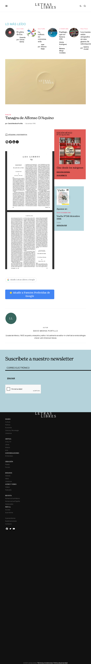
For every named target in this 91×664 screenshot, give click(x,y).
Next (83, 154)
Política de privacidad (61, 663)
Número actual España (12, 501)
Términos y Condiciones (45, 663)
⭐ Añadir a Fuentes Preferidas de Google (29, 294)
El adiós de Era (20, 33)
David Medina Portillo (45, 331)
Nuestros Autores (11, 521)
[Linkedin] (13, 141)
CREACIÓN (9, 461)
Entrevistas (9, 456)
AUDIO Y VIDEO (10, 484)
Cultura (20, 29)
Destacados (9, 504)
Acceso (7, 510)
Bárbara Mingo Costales (62, 51)
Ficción (7, 467)
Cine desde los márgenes (70, 167)
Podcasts (8, 490)
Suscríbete (62, 175)
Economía (8, 428)
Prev (57, 154)
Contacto (8, 524)
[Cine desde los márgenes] (70, 151)
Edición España (63, 172)
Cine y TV (8, 442)
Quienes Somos (10, 518)
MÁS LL (8, 507)
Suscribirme (9, 513)
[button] (7, 6)
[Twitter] (10, 141)
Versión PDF (62, 225)
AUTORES (63, 346)
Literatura (63, 29)
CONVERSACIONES (12, 453)
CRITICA (8, 439)
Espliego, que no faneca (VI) (63, 35)
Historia (7, 476)
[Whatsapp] (17, 141)
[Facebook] (6, 141)
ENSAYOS (8, 473)
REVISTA (8, 495)
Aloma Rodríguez (63, 43)
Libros (7, 445)
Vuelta (8, 115)
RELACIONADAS (23, 346)
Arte (6, 450)
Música (7, 447)
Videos (7, 487)
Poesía (7, 464)
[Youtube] (13, 528)
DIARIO (8, 419)
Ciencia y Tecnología (12, 430)
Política (84, 29)
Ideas (7, 479)
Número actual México (12, 498)
